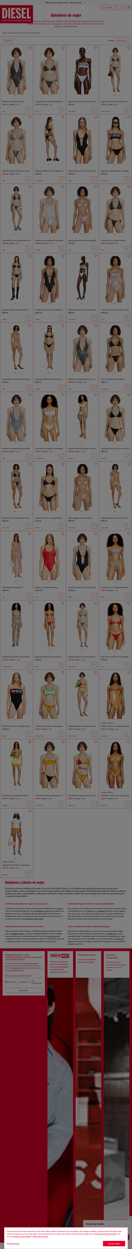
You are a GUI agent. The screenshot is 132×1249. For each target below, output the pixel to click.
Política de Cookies (40, 1236)
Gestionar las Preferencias (105, 1234)
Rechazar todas (13, 1244)
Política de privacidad (22, 1236)
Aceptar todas (114, 1244)
